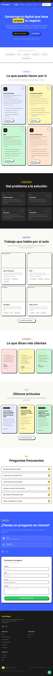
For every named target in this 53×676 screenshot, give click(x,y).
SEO (3, 634)
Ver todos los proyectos (26, 320)
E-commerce (5, 647)
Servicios (22, 4)
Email (3, 660)
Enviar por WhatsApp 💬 (26, 598)
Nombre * (6, 566)
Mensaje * (6, 586)
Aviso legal (31, 667)
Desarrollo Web (5, 639)
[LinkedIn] (2, 551)
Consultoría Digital (6, 642)
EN (7, 667)
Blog (35, 4)
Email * (5, 572)
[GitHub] (6, 551)
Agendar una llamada (20, 33)
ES (3, 667)
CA (14, 667)
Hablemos (46, 4)
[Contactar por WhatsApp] (49, 672)
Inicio (16, 4)
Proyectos (29, 4)
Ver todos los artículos (26, 438)
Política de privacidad (40, 667)
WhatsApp (4, 657)
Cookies (49, 667)
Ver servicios (35, 33)
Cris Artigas (5, 4)
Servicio (6, 579)
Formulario (4, 654)
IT (10, 667)
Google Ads (4, 644)
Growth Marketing (6, 637)
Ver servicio (8, 120)
